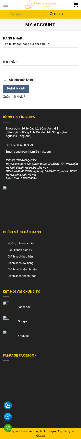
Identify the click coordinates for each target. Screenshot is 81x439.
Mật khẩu (10, 61)
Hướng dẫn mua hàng (21, 243)
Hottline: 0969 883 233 (20, 145)
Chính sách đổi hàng (20, 263)
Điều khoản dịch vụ (20, 250)
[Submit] (58, 14)
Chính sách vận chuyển (22, 269)
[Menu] (6, 5)
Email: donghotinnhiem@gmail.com (28, 151)
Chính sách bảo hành (21, 256)
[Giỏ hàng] (77, 5)
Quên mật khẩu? (14, 96)
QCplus (40, 435)
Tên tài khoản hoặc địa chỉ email (26, 44)
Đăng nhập (16, 88)
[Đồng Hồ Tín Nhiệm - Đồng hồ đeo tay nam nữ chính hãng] (40, 5)
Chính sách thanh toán (22, 276)
